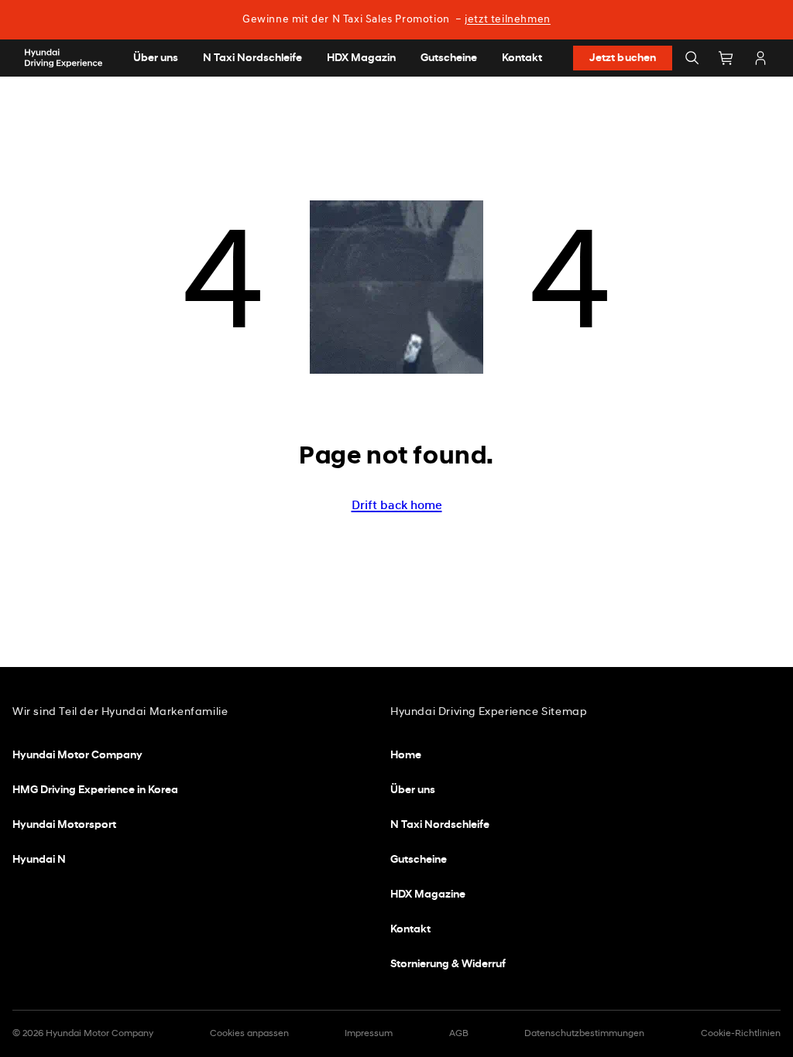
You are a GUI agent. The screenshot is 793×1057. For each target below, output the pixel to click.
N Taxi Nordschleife (439, 825)
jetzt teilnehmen (508, 20)
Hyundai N (39, 860)
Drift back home (397, 506)
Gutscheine (418, 860)
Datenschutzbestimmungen (584, 1033)
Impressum (369, 1033)
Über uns (412, 790)
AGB (459, 1033)
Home (405, 755)
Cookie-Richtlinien (741, 1033)
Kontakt (410, 930)
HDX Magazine (427, 895)
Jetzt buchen (623, 58)
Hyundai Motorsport (64, 825)
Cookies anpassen (249, 1033)
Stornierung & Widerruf (448, 964)
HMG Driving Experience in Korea (95, 790)
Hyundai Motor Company (77, 755)
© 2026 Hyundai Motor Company (82, 1033)
